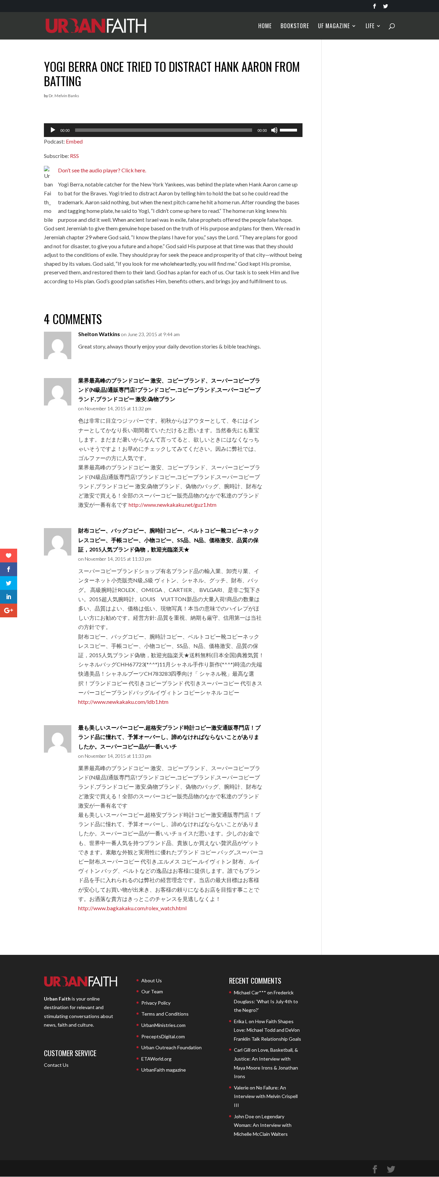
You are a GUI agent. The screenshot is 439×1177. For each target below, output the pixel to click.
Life (370, 26)
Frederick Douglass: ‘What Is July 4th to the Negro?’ (266, 1001)
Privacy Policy (155, 1003)
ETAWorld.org (156, 1059)
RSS (74, 155)
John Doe (244, 1116)
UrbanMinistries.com (163, 1025)
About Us (151, 980)
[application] (173, 130)
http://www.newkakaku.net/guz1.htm (172, 504)
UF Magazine (334, 26)
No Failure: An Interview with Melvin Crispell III (266, 1096)
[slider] (289, 129)
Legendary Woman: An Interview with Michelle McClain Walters (263, 1125)
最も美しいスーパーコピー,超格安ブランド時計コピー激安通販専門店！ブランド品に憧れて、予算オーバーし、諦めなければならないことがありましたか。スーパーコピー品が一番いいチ (169, 736)
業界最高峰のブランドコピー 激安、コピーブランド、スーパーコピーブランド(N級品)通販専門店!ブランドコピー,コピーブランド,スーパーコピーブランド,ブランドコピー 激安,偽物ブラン (169, 389)
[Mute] (274, 130)
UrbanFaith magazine (163, 1070)
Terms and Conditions (165, 1014)
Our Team (152, 991)
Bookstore (295, 26)
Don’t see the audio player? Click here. (102, 170)
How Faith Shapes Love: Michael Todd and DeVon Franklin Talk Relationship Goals (267, 1030)
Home (265, 26)
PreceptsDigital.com (163, 1036)
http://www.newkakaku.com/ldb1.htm (123, 701)
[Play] (52, 130)
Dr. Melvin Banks (64, 95)
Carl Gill (242, 1050)
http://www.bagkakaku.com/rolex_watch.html (132, 908)
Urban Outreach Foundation (171, 1047)
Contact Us (56, 1065)
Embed (74, 141)
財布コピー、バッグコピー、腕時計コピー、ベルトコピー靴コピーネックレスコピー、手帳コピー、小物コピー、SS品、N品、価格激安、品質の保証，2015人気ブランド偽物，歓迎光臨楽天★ (168, 539)
